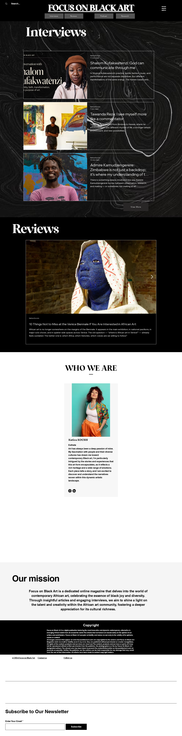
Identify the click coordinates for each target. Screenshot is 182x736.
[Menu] (164, 8)
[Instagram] (70, 490)
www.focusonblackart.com (83, 640)
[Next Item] (152, 277)
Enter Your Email (13, 721)
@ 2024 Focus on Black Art (39, 653)
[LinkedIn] (74, 490)
